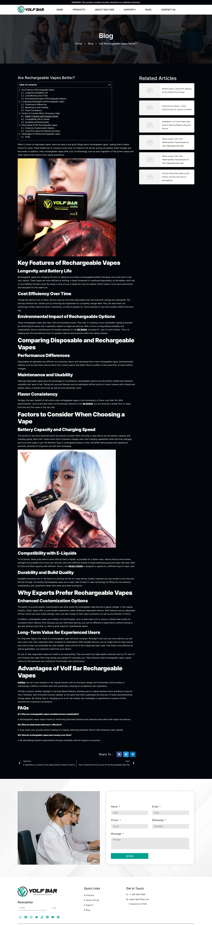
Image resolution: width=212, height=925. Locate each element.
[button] (109, 85)
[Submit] (54, 907)
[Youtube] (52, 917)
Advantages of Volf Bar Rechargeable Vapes (41, 134)
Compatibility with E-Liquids (37, 119)
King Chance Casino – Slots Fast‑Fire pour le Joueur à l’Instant (177, 108)
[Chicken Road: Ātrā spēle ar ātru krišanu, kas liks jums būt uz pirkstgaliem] (149, 177)
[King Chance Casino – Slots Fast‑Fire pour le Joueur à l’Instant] (149, 107)
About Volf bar (104, 9)
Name (114, 806)
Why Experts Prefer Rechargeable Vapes (39, 125)
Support (129, 9)
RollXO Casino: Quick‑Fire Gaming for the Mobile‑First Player (176, 90)
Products (79, 9)
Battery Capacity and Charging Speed (41, 116)
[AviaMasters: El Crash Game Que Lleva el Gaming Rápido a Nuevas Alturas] (149, 125)
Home (59, 9)
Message (116, 834)
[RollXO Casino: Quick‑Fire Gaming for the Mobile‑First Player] (149, 90)
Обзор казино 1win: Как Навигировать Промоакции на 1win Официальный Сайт (175, 142)
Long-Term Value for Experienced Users (42, 131)
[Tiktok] (42, 917)
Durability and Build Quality (37, 122)
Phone (115, 820)
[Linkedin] (47, 917)
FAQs (27, 137)
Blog (149, 9)
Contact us (168, 9)
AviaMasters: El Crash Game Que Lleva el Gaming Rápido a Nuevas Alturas (176, 125)
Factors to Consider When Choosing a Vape (41, 113)
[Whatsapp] (20, 917)
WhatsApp (158, 820)
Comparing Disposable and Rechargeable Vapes (43, 102)
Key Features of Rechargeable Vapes (38, 90)
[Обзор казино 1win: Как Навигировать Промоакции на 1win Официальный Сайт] (149, 142)
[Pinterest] (58, 917)
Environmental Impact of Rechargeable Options (45, 99)
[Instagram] (31, 917)
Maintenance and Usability (36, 108)
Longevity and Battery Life (36, 93)
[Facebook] (25, 917)
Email (155, 806)
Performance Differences (36, 105)
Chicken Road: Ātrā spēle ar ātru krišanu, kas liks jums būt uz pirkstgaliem (176, 177)
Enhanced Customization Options (39, 128)
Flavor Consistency (33, 110)
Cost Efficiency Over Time (36, 96)
